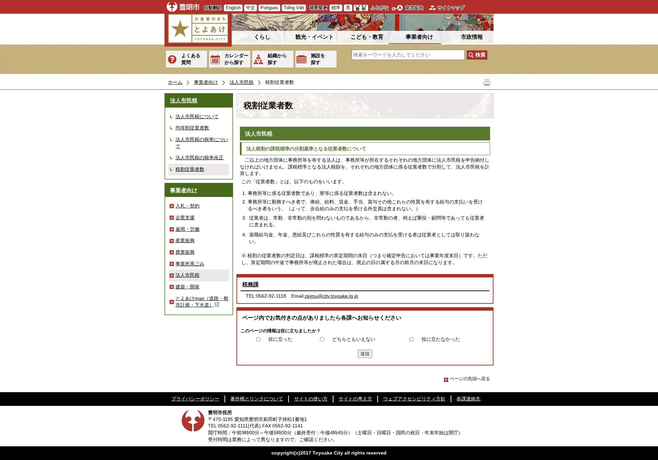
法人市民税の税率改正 (199, 157)
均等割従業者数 (192, 127)
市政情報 (472, 37)
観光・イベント (314, 37)
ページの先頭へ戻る (470, 378)
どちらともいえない (353, 339)
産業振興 (185, 240)
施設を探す (318, 59)
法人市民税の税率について (201, 143)
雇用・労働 (187, 229)
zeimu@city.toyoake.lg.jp (331, 296)
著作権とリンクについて (256, 398)
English (233, 7)
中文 (250, 7)
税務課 (250, 284)
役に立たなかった (441, 339)
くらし (262, 37)
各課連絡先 (468, 398)
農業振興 (185, 252)
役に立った (280, 339)
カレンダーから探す (236, 59)
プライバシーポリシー (195, 398)
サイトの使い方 (311, 398)
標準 (335, 7)
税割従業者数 (189, 169)
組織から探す (277, 59)
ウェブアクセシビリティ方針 (414, 398)
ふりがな (380, 7)
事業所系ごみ (189, 263)
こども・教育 (367, 37)
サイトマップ (451, 7)
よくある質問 (190, 59)
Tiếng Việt (294, 7)
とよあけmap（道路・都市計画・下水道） (201, 302)
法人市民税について (197, 116)
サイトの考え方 (355, 398)
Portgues (269, 7)
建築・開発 (187, 286)
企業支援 (185, 217)
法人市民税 (242, 82)
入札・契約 (187, 206)
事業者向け (419, 37)
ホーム (175, 82)
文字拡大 (414, 7)
